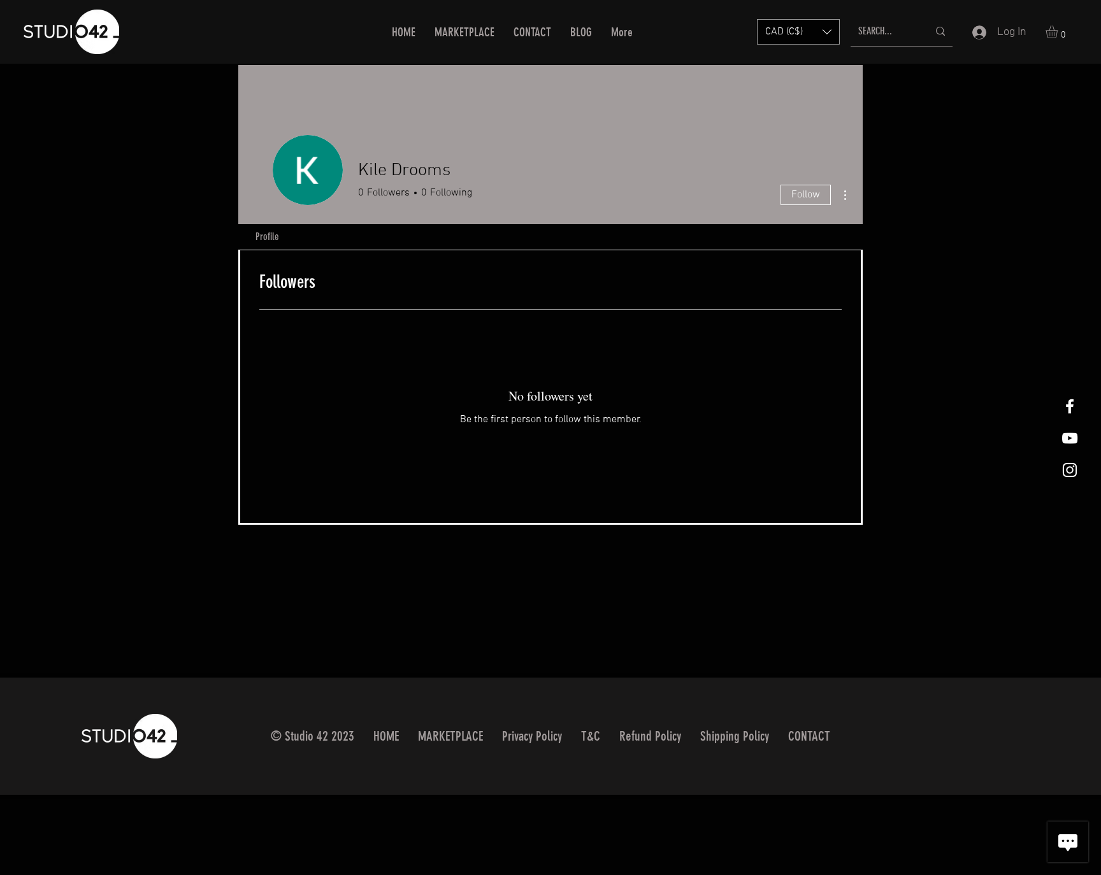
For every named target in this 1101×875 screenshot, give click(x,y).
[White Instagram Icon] (1069, 470)
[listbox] (798, 32)
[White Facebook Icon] (1069, 406)
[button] (798, 32)
